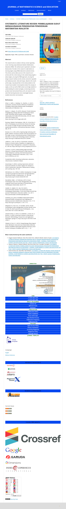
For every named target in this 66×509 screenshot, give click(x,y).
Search (40, 14)
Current (17, 10)
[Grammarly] (11, 370)
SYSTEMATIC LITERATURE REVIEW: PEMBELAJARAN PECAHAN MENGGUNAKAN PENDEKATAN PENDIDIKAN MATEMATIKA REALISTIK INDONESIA (34, 245)
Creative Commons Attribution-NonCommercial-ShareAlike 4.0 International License (49, 119)
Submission (31, 10)
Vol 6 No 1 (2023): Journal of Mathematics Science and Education (31, 19)
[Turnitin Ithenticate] (11, 366)
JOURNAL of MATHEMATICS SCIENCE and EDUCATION (33, 6)
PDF (43, 68)
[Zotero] (11, 375)
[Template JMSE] (11, 343)
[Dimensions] (13, 463)
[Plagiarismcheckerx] (14, 381)
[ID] (18, 471)
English (7, 352)
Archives (23, 10)
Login (59, 1)
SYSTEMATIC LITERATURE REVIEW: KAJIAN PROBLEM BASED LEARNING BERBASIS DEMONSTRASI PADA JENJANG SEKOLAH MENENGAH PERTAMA (34, 251)
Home (6, 19)
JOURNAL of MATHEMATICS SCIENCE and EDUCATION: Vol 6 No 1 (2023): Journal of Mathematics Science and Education (33, 241)
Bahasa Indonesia (10, 355)
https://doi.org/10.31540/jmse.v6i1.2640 (18, 51)
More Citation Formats (46, 95)
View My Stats (14, 499)
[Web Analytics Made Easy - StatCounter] (7, 499)
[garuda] (15, 459)
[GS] (13, 453)
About (49, 10)
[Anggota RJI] (14, 397)
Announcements (41, 10)
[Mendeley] (11, 373)
